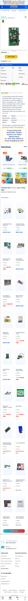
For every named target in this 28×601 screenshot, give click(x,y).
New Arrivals (4, 576)
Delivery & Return (13, 590)
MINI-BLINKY (19, 406)
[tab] (3, 21)
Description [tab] (5, 93)
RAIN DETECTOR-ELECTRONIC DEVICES (7, 260)
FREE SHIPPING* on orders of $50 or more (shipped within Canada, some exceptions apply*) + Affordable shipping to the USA (14, 2)
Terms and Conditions (6, 558)
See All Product (4, 197)
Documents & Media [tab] (15, 93)
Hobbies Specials (5, 583)
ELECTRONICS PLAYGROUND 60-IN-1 (7, 297)
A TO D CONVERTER (20, 443)
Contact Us (17, 561)
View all (25, 146)
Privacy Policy (22, 590)
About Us (3, 566)
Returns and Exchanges (6, 561)
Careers (17, 563)
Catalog (22, 592)
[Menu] (25, 598)
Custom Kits (4, 556)
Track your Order (19, 556)
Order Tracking (7, 592)
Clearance (3, 578)
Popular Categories (5, 581)
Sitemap (17, 566)
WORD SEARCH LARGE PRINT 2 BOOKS (6, 518)
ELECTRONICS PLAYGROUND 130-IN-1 (20, 260)
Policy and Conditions (6, 563)
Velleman (3, 16)
